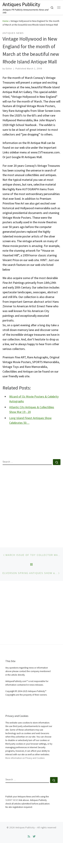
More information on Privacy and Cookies (25, 758)
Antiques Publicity (25, 827)
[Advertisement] (31, 503)
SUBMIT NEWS (11, 800)
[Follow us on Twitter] (34, 836)
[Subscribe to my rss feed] (29, 836)
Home (6, 20)
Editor (9, 68)
